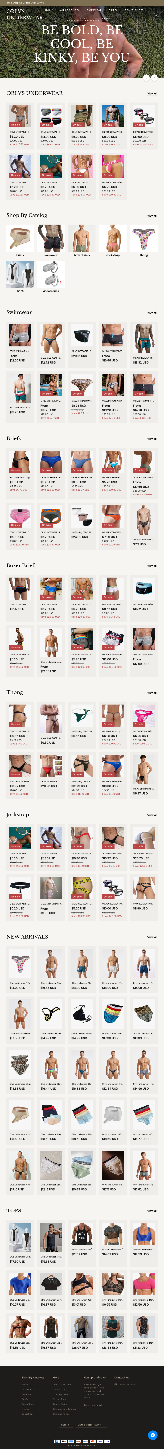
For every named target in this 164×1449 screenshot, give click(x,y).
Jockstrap (103, 18)
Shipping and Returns (64, 1409)
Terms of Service (62, 1384)
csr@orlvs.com (127, 1384)
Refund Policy (60, 1404)
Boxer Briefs (134, 10)
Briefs (113, 10)
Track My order (61, 1394)
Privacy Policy (60, 1399)
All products (70, 10)
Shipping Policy (61, 1413)
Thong (83, 18)
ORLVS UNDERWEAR (22, 14)
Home (49, 10)
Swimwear (94, 10)
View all (152, 93)
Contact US (59, 1389)
